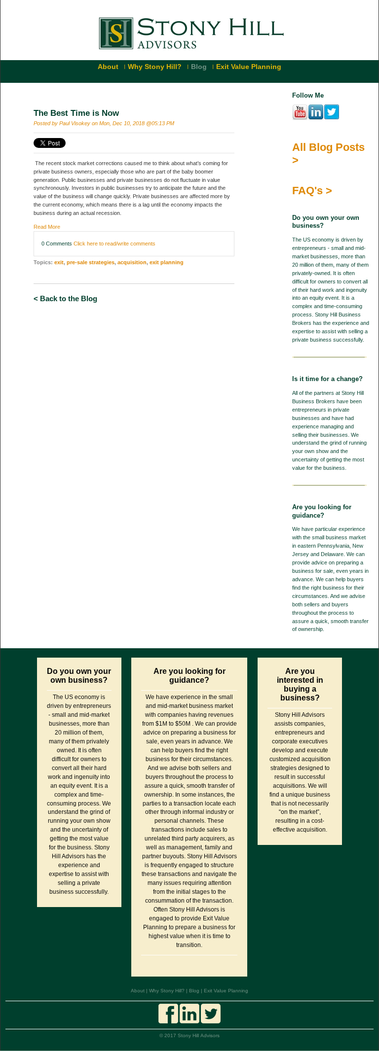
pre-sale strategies (90, 262)
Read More (47, 227)
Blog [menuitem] (199, 66)
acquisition (132, 262)
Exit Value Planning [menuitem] (248, 66)
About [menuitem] (108, 66)
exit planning (167, 262)
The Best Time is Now (76, 113)
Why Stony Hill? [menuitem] (155, 66)
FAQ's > (312, 190)
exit (59, 262)
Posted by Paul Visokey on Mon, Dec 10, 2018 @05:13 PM (104, 123)
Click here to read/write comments (114, 243)
